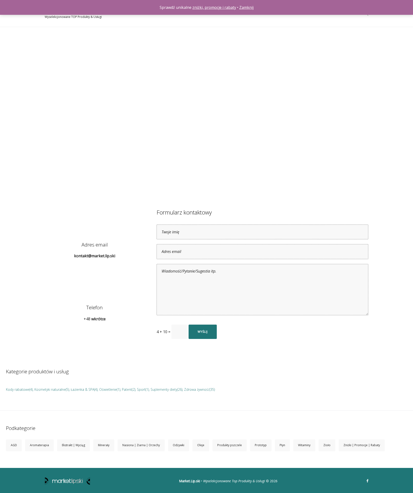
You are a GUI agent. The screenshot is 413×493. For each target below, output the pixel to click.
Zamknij (246, 7)
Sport (141, 389)
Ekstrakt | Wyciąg (73, 445)
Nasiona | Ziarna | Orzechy (141, 445)
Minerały (103, 445)
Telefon (94, 307)
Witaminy (304, 445)
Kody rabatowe (17, 389)
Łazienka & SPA (82, 389)
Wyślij (202, 332)
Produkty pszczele (229, 445)
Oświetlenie (108, 389)
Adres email (95, 244)
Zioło (327, 445)
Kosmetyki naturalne (50, 389)
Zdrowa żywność (197, 389)
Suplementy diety (164, 389)
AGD (14, 445)
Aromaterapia (39, 445)
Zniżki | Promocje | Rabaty (361, 445)
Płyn (282, 445)
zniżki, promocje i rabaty (214, 7)
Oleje (200, 445)
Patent (127, 389)
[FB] (367, 481)
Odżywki (178, 445)
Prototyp (261, 445)
